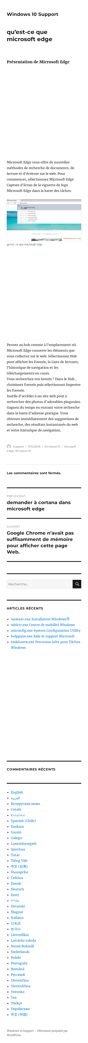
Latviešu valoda (23, 940)
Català (16, 809)
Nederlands (20, 952)
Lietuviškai (20, 935)
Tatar (15, 855)
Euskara (17, 826)
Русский (18, 975)
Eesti (15, 895)
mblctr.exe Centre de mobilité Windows (43, 625)
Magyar (17, 912)
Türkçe (16, 1003)
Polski (16, 957)
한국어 (16, 929)
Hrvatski (18, 906)
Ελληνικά (18, 815)
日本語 (16, 923)
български (19, 872)
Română (17, 969)
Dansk (16, 883)
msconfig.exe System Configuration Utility (45, 630)
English (17, 792)
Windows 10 (52, 446)
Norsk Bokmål (22, 946)
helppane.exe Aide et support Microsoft (43, 636)
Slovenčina (20, 980)
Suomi (16, 832)
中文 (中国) (19, 1014)
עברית (15, 901)
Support (18, 446)
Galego (16, 838)
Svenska (17, 992)
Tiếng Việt (19, 861)
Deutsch (17, 889)
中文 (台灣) (19, 866)
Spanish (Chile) (23, 821)
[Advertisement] (44, 113)
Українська (20, 1009)
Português (19, 963)
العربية (15, 798)
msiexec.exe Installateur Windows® (40, 619)
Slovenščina (20, 986)
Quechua (18, 849)
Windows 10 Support (32, 14)
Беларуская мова (25, 804)
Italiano (17, 918)
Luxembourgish (24, 844)
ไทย (14, 997)
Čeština (17, 878)
